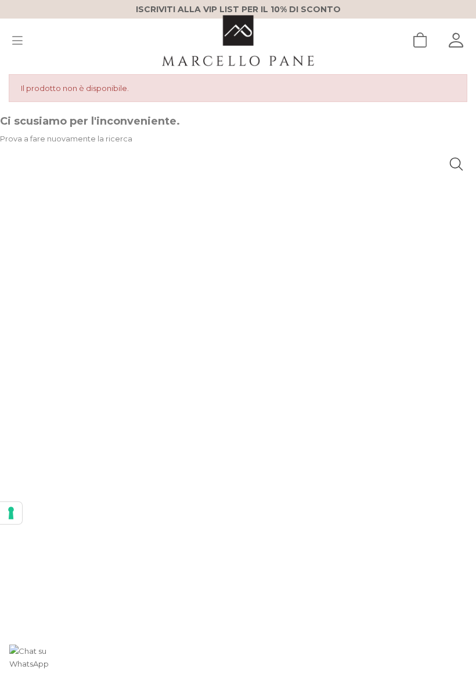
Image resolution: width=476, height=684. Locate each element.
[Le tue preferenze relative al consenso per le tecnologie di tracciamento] (11, 513)
